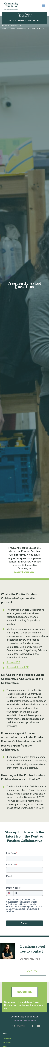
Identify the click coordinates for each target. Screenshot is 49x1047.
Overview (7, 1039)
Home (4, 26)
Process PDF (13, 662)
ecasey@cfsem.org (24, 572)
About (11, 21)
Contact (33, 971)
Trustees (7, 1043)
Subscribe (24, 992)
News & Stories (34, 21)
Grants (21, 21)
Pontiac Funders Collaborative (14, 29)
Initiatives (14, 26)
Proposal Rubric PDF (18, 667)
